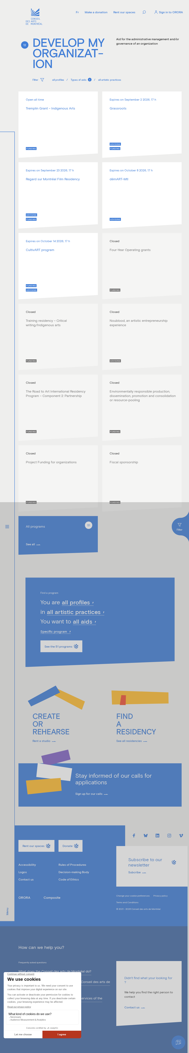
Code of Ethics (69, 879)
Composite (52, 897)
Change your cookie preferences (133, 895)
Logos (22, 872)
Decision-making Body (74, 872)
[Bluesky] (145, 835)
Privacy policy (160, 895)
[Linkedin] (157, 835)
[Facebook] (133, 835)
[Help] (178, 1042)
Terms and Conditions (127, 902)
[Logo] (34, 17)
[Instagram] (169, 835)
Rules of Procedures (72, 864)
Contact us (26, 879)
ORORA (24, 897)
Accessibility (27, 864)
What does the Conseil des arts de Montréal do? (54, 971)
